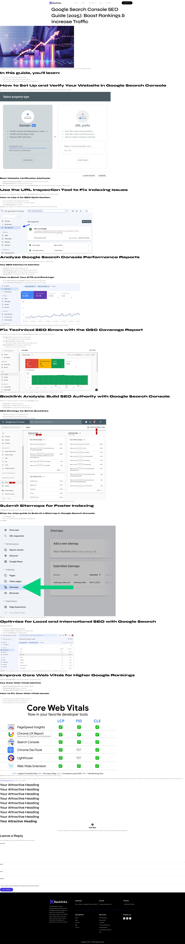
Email (1, 871)
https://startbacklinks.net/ (6, 780)
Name (2, 864)
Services (91, 3)
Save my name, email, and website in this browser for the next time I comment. (20, 885)
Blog (100, 3)
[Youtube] (127, 918)
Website (2, 878)
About (83, 3)
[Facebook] (124, 918)
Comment (3, 843)
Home (76, 3)
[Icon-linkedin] (130, 918)
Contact (108, 3)
